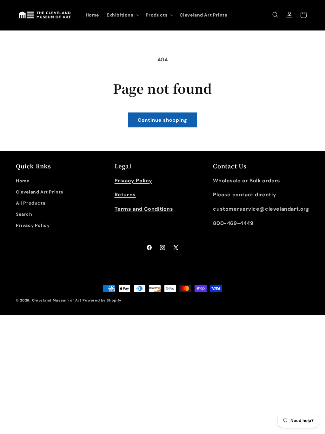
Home (22, 181)
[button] (122, 15)
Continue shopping (162, 120)
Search (24, 214)
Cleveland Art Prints (39, 192)
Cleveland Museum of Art (57, 300)
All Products (30, 203)
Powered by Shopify (102, 300)
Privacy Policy (33, 225)
